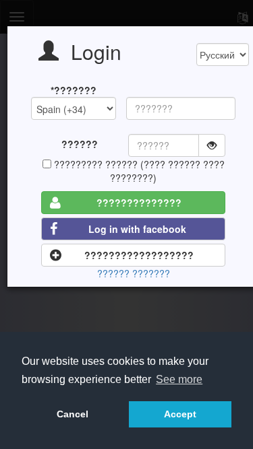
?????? (79, 144)
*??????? (73, 90)
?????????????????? (139, 255)
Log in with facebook (137, 229)
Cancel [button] (72, 414)
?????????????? (138, 202)
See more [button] (179, 379)
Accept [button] (180, 414)
